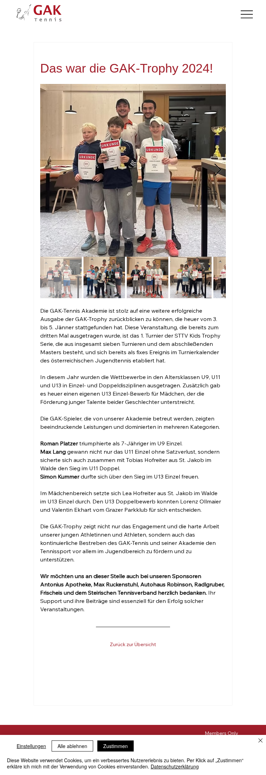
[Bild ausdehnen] (133, 170)
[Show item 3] (147, 277)
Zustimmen (115, 746)
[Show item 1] (61, 277)
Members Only (221, 733)
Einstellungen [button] (31, 746)
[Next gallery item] (218, 170)
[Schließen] (260, 741)
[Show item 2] (104, 277)
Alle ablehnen (72, 746)
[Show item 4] (191, 277)
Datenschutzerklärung (175, 766)
